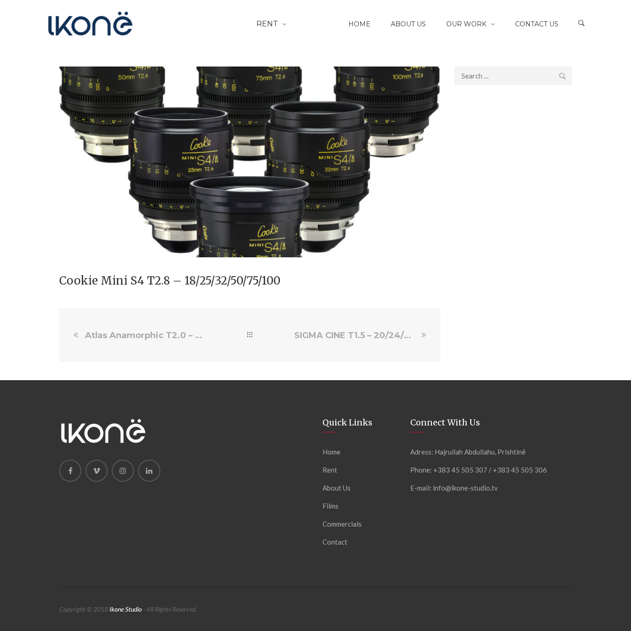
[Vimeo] (96, 471)
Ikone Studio (125, 609)
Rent (267, 23)
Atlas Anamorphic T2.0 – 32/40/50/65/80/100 (145, 335)
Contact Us (536, 24)
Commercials (342, 524)
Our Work (466, 24)
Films (330, 506)
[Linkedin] (149, 471)
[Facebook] (70, 471)
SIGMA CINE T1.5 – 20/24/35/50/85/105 (356, 335)
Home (359, 24)
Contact (334, 542)
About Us (408, 24)
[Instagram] (123, 471)
